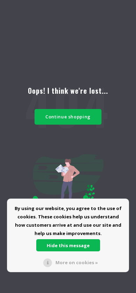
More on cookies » (76, 262)
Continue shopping (68, 117)
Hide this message (68, 245)
